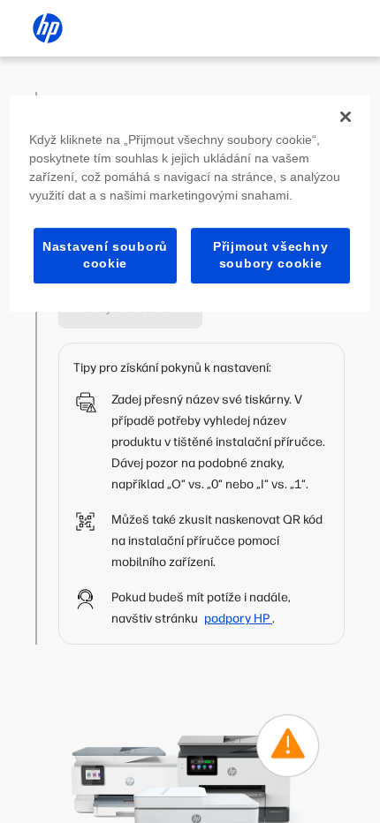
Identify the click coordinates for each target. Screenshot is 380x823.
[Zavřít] (345, 116)
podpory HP (238, 618)
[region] (190, 203)
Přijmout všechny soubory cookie (270, 255)
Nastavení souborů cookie (105, 255)
